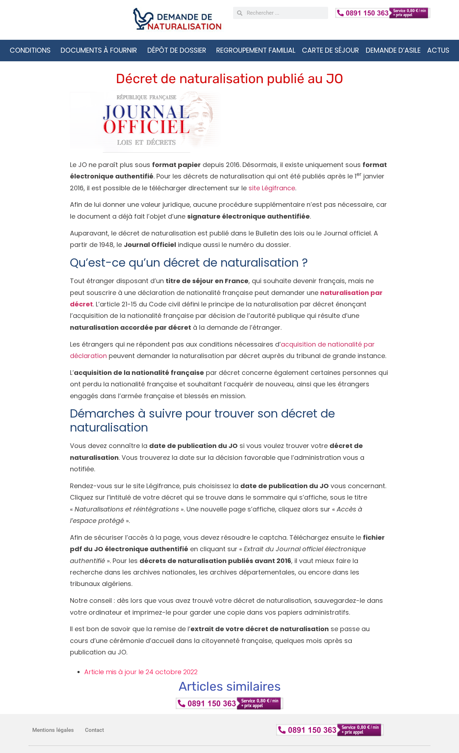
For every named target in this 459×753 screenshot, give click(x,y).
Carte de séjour (330, 50)
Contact (94, 730)
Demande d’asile (393, 50)
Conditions (30, 50)
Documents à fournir (99, 50)
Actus (438, 50)
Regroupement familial (255, 50)
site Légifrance (272, 188)
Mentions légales (53, 730)
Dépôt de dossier (176, 50)
